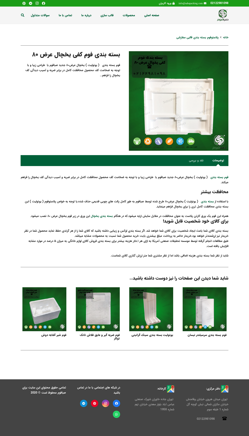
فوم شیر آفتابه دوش (53, 335)
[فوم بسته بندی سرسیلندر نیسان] (205, 309)
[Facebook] (43, 3)
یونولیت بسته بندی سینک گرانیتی (152, 335)
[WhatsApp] (116, 414)
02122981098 (219, 3)
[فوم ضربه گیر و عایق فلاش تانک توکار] (98, 309)
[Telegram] (30, 3)
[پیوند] (222, 15)
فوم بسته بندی (218, 177)
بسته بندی (207, 201)
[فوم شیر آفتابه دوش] (44, 309)
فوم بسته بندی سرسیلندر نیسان (207, 335)
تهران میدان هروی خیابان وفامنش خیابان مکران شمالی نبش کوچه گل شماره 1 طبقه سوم (207, 404)
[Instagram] (37, 3)
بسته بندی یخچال (102, 216)
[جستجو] (22, 15)
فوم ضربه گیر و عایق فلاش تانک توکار (100, 337)
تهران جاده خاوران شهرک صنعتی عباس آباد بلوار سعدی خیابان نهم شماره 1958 (154, 404)
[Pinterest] (24, 3)
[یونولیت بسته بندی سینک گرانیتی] (151, 309)
